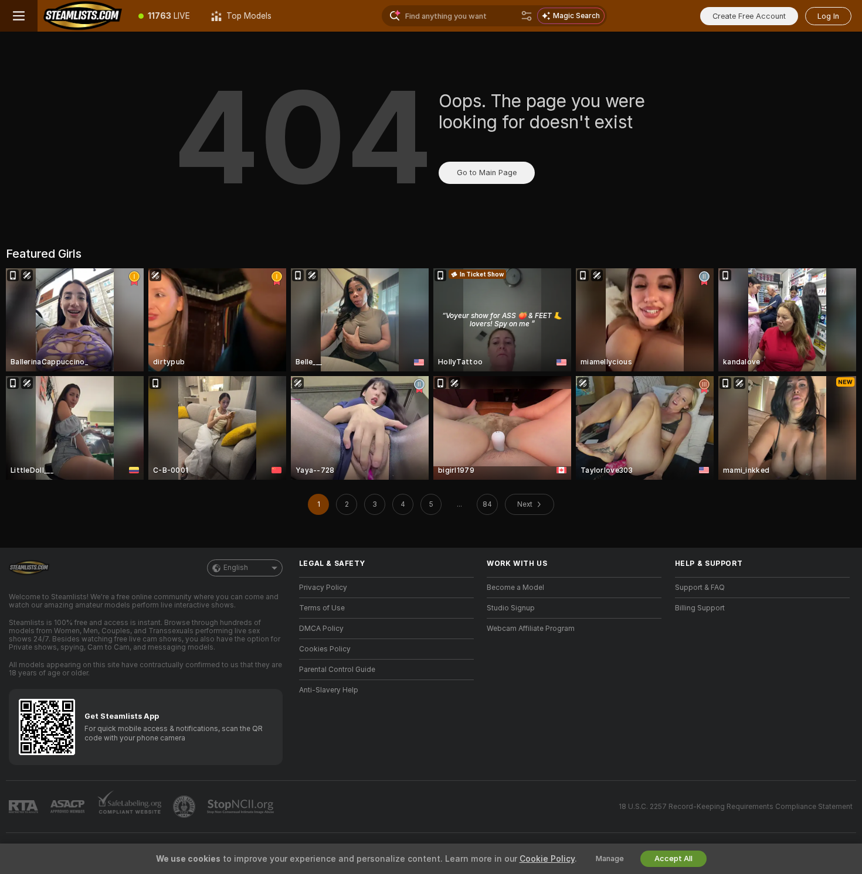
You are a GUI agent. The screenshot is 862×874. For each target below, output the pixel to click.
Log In (828, 16)
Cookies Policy (325, 649)
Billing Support (700, 608)
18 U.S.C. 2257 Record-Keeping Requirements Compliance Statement (736, 807)
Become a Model (515, 587)
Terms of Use (322, 608)
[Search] (526, 16)
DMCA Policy (321, 628)
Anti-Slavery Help (328, 690)
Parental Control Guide (337, 669)
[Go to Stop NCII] (241, 807)
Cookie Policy (547, 858)
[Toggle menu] (19, 16)
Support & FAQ (700, 587)
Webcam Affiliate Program (531, 628)
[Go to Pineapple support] (185, 807)
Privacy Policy (323, 587)
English (235, 568)
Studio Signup (511, 608)
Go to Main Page (487, 172)
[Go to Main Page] (83, 16)
